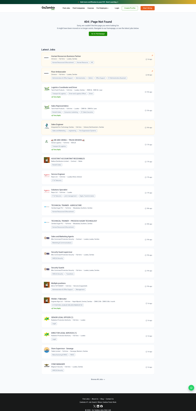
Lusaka (76, 108)
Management (80, 289)
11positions (69, 274)
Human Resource (82, 62)
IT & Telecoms (56, 180)
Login (117, 8)
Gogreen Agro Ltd (57, 301)
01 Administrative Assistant (117, 78)
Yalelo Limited (55, 351)
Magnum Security (57, 367)
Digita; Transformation (87, 196)
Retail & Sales (56, 112)
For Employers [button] (102, 8)
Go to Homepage (98, 34)
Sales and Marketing (59, 130)
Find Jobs (66, 8)
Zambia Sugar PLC (57, 208)
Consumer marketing (71, 112)
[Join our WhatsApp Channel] (191, 388)
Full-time (62, 59)
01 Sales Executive (87, 112)
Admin (91, 78)
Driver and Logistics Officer (77, 93)
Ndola (80, 161)
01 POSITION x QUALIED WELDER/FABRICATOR (67, 305)
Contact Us (110, 399)
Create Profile (129, 8)
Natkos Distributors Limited (60, 161)
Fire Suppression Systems (87, 130)
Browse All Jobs (97, 379)
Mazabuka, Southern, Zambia (82, 208)
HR (92, 62)
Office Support (100, 78)
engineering (72, 130)
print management (71, 196)
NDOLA (73, 143)
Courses (90, 8)
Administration (80, 78)
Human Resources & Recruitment (63, 62)
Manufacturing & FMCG (59, 355)
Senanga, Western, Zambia (79, 351)
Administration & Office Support (62, 78)
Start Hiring (147, 8)
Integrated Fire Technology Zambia (62, 127)
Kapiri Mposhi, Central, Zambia (82, 301)
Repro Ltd (54, 177)
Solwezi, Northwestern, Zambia (94, 127)
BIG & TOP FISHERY (57, 286)
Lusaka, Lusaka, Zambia (91, 239)
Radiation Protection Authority (61, 320)
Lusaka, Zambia (72, 59)
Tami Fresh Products (58, 90)
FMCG (72, 355)
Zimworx (54, 59)
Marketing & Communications (61, 243)
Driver (91, 93)
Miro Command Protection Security (62, 239)
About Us (95, 399)
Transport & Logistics (59, 93)
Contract (73, 161)
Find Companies (79, 8)
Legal (54, 323)
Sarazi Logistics (56, 143)
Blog (102, 399)
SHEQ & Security (57, 258)
